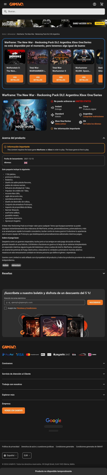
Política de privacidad (10, 447)
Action (5, 265)
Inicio (4, 34)
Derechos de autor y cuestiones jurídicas (37, 447)
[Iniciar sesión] (94, 4)
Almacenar (11, 34)
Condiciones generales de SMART (89, 447)
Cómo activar (60, 124)
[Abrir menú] (5, 4)
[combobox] (53, 11)
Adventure (16, 265)
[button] (53, 138)
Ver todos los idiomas (92, 124)
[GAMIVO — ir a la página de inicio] (16, 4)
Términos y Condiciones (27, 308)
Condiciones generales (65, 447)
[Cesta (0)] (102, 4)
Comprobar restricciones (93, 116)
